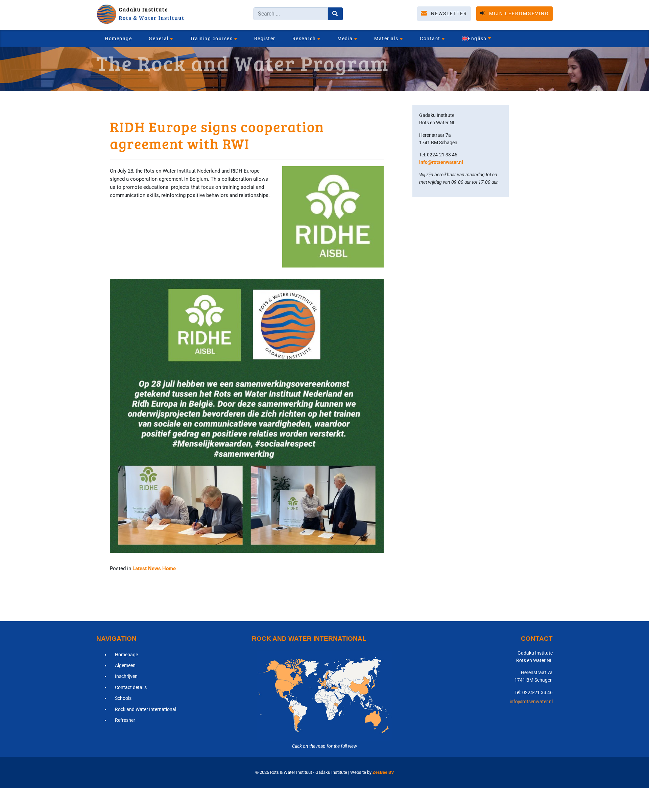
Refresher (125, 720)
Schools (123, 698)
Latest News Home (154, 568)
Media (345, 38)
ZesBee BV (383, 772)
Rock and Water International (145, 709)
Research (304, 38)
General (159, 38)
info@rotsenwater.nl (441, 162)
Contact (430, 38)
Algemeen (125, 665)
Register (264, 38)
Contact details (131, 687)
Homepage (118, 38)
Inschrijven (126, 676)
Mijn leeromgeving (518, 13)
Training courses (211, 38)
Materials (386, 38)
